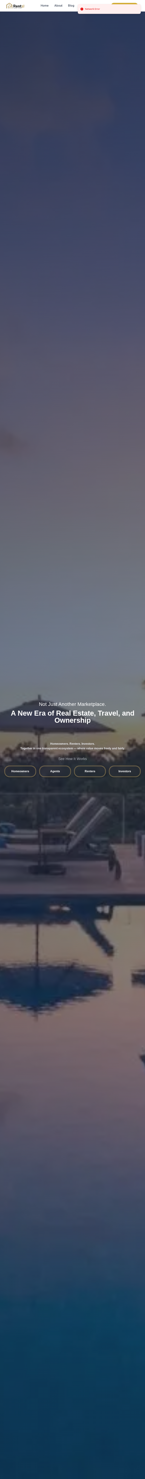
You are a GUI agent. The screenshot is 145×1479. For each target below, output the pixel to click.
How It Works (88, 5)
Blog (71, 5)
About (58, 5)
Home (45, 5)
